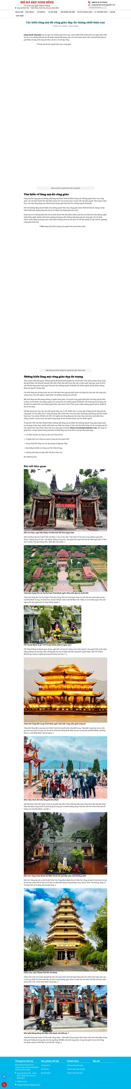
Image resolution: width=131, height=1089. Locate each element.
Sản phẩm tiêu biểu (68, 12)
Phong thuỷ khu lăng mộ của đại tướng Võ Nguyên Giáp (46, 443)
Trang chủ (19, 12)
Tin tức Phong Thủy (85, 12)
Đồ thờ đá (41, 12)
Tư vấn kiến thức (101, 12)
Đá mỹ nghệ (53, 12)
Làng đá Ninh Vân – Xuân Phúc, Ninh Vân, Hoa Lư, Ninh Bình (38, 8)
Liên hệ (112, 12)
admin (76, 26)
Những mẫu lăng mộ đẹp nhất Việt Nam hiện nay (44, 452)
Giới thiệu (20, 16)
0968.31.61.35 (22, 1081)
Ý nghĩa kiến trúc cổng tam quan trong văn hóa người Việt (47, 439)
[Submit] (105, 7)
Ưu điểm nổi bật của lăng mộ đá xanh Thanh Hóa (44, 435)
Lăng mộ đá (29, 12)
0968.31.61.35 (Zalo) (99, 2)
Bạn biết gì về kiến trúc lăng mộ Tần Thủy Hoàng (44, 448)
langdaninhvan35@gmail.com (103, 5)
